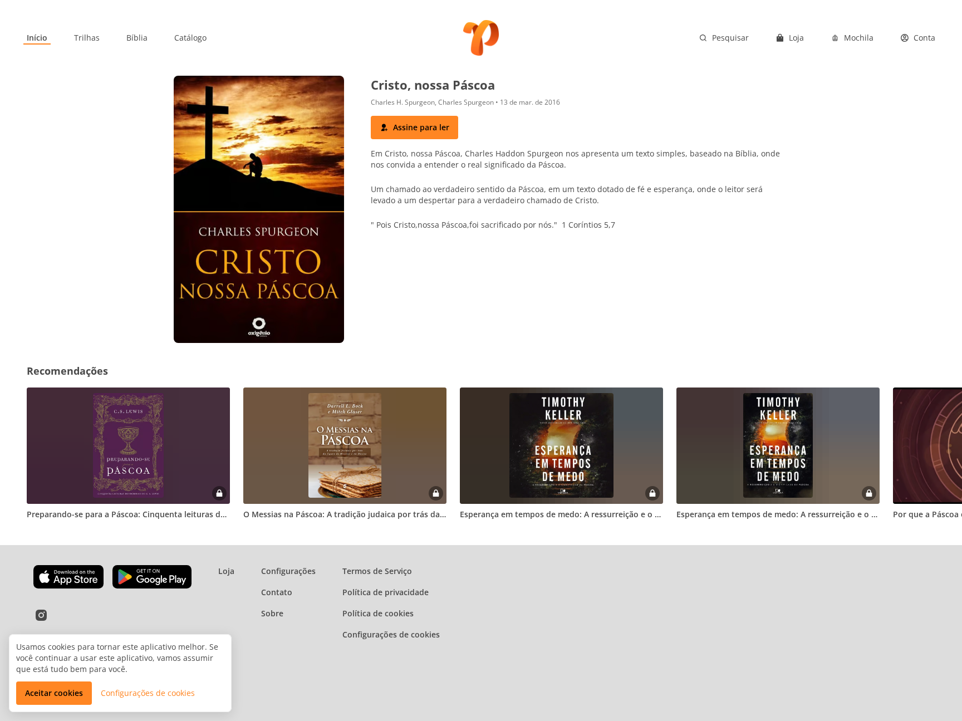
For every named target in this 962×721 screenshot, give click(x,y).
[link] (37, 37)
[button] (414, 127)
